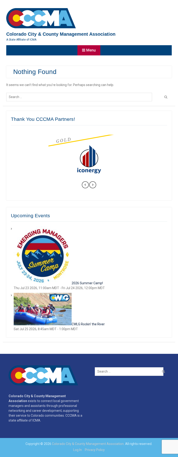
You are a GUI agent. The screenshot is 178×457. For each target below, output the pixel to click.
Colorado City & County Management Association (60, 34)
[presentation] (85, 185)
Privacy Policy (95, 450)
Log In (77, 450)
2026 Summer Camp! (87, 283)
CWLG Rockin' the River (88, 324)
